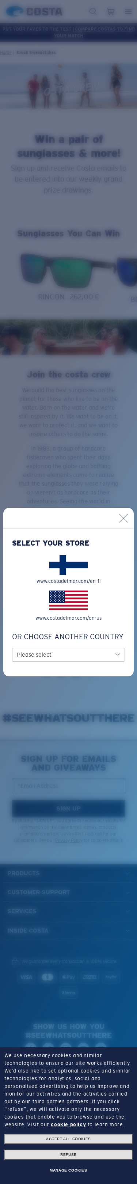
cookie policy (68, 1124)
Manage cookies (68, 1170)
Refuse (68, 1155)
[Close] (123, 518)
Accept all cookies (68, 1139)
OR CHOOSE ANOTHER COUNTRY (67, 637)
